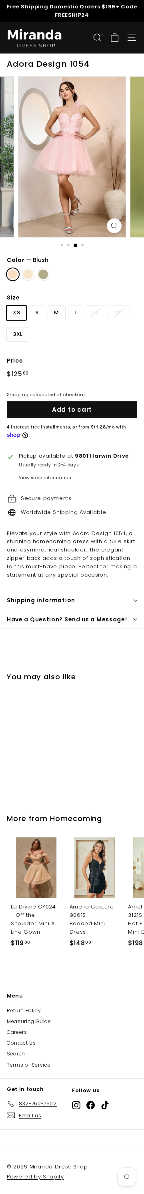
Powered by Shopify (35, 1176)
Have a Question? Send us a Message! (67, 619)
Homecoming (76, 818)
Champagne (28, 274)
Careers (17, 1032)
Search (16, 1053)
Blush (13, 274)
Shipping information (41, 600)
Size (13, 297)
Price (15, 361)
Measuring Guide (29, 1021)
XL (95, 312)
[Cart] (114, 38)
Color (27, 260)
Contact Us (21, 1042)
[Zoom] (114, 225)
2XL (119, 312)
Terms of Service (28, 1064)
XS (16, 312)
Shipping (17, 394)
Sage (43, 274)
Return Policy (24, 1010)
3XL (18, 334)
